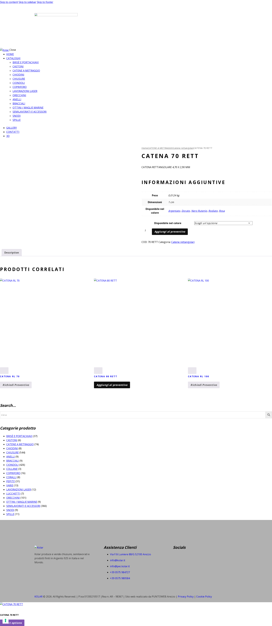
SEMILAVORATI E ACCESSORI (23, 506)
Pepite (10, 481)
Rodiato (213, 211)
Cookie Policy (204, 596)
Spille (10, 514)
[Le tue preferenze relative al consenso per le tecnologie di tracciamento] (5, 620)
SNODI (10, 510)
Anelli (10, 456)
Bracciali (12, 460)
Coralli (11, 477)
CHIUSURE (12, 452)
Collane (12, 469)
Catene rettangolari (183, 148)
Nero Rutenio (199, 211)
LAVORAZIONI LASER (18, 489)
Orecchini (13, 497)
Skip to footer (45, 2)
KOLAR (38, 596)
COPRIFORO (13, 473)
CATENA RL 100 (198, 376)
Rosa (222, 211)
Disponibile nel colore (167, 223)
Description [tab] (11, 252)
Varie (9, 485)
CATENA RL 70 (10, 376)
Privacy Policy (186, 596)
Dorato (185, 211)
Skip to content (9, 2)
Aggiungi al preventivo (169, 231)
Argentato (174, 211)
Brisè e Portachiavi (19, 436)
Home (145, 148)
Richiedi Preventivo (16, 385)
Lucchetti (13, 493)
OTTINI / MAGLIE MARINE (21, 502)
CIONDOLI (12, 465)
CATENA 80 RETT (105, 376)
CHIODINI (12, 448)
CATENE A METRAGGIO (160, 148)
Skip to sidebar (27, 2)
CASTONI (11, 440)
